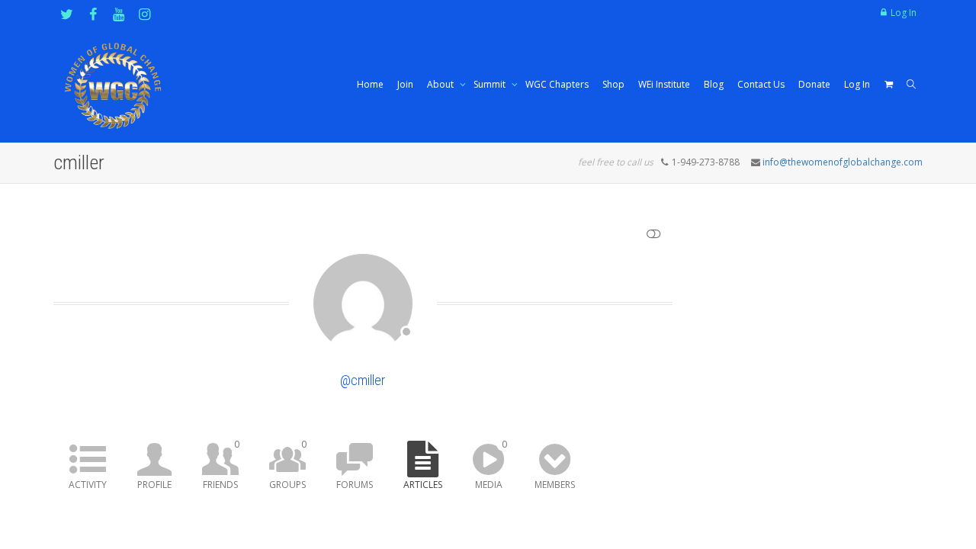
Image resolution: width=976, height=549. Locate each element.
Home (370, 84)
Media (491, 464)
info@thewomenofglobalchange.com (842, 162)
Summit (491, 84)
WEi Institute (664, 84)
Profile (154, 484)
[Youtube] (118, 14)
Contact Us (761, 84)
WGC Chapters (557, 84)
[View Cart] (888, 84)
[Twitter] (66, 14)
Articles (422, 484)
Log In (904, 12)
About (441, 84)
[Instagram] (144, 14)
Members (555, 484)
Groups (288, 464)
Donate (814, 84)
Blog (714, 84)
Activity (88, 484)
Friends (221, 464)
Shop (613, 84)
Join (405, 84)
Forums (354, 484)
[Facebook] (92, 14)
